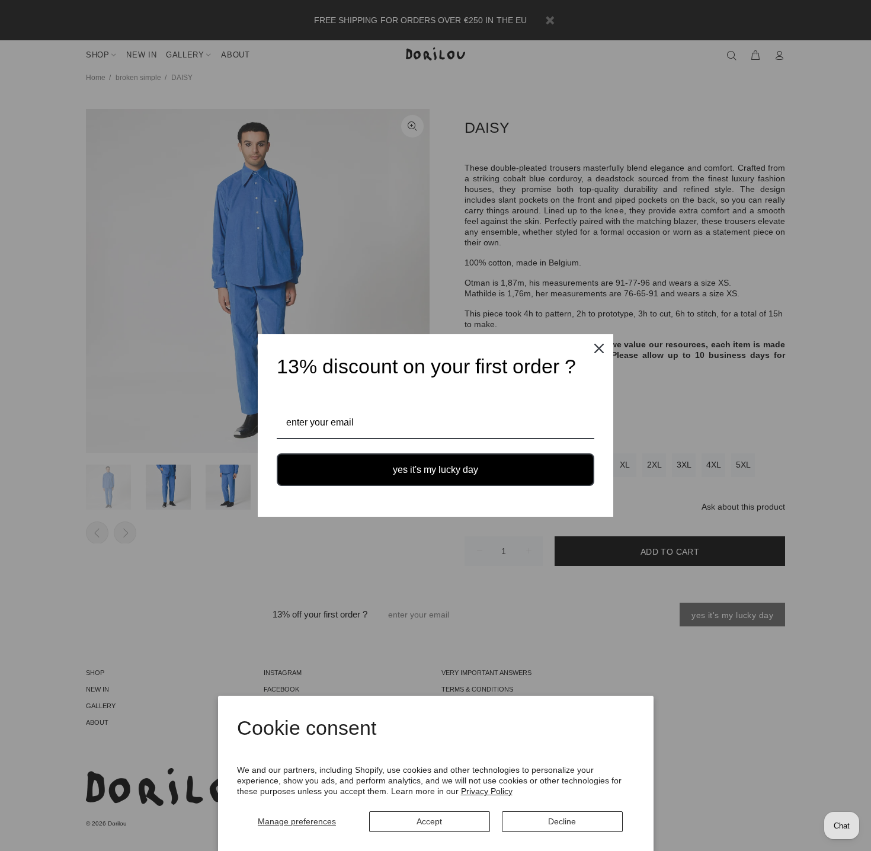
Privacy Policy (487, 791)
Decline (562, 821)
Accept (429, 821)
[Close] (599, 348)
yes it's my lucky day (435, 470)
